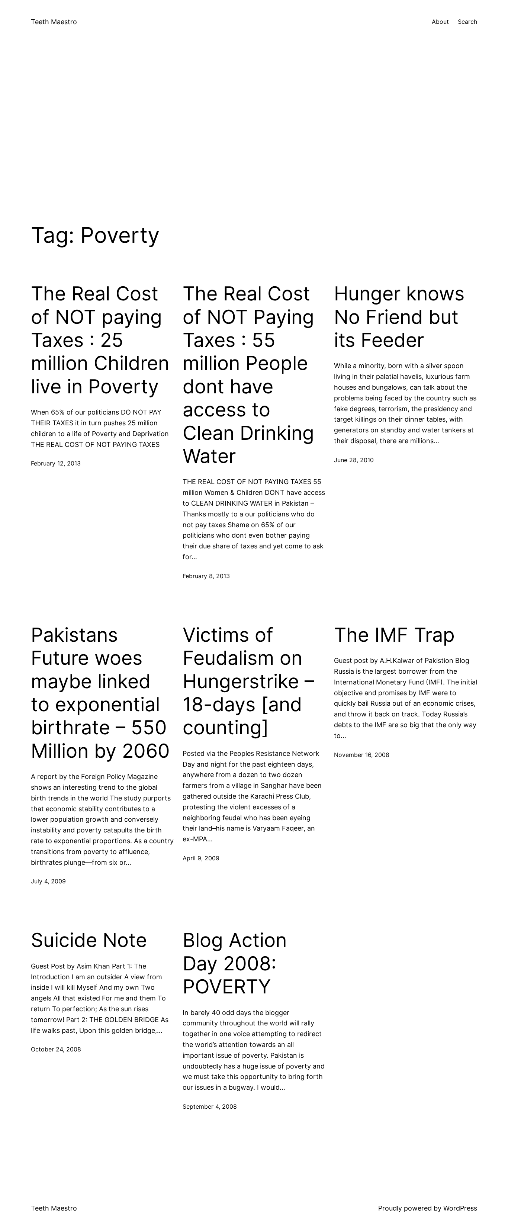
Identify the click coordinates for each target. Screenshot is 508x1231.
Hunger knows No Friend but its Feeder (399, 317)
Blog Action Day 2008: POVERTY (235, 963)
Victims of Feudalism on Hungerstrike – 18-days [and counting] (248, 681)
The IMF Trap (394, 635)
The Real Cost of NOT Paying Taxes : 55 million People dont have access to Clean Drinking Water (248, 375)
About (440, 21)
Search (467, 21)
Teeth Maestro (54, 22)
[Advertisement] (254, 123)
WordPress (460, 1208)
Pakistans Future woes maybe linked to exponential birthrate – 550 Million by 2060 (100, 693)
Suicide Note (89, 940)
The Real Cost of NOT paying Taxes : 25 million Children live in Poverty (100, 340)
